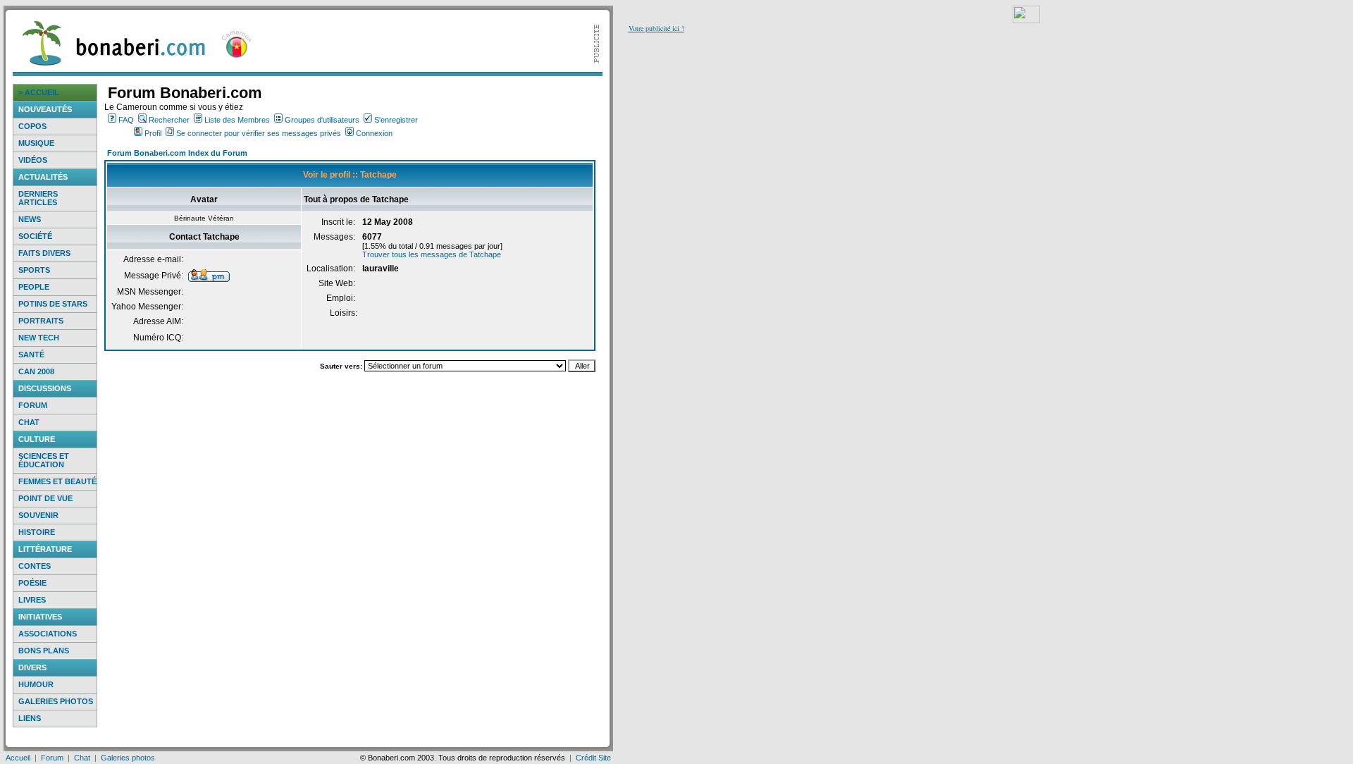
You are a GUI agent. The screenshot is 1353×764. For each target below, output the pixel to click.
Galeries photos (55, 701)
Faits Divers (44, 253)
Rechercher (169, 120)
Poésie (32, 583)
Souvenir (38, 515)
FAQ (126, 120)
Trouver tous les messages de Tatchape (431, 254)
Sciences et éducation (43, 460)
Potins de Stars (52, 304)
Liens (29, 718)
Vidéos (32, 160)
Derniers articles (38, 198)
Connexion (374, 133)
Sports (34, 270)
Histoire (36, 532)
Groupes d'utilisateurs (322, 120)
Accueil (18, 757)
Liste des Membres (237, 120)
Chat (28, 422)
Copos (32, 126)
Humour (36, 684)
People (33, 287)
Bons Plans (43, 650)
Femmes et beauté (57, 481)
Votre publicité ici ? (656, 28)
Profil (152, 133)
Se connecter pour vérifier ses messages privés (258, 133)
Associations (47, 633)
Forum (32, 405)
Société (35, 236)
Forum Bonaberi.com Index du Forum (177, 153)
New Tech (38, 337)
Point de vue (45, 498)
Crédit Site (593, 757)
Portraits (40, 320)
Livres (32, 600)
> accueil (38, 92)
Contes (34, 566)
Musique (36, 143)
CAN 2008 (36, 371)
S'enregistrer (396, 120)
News (29, 219)
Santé (31, 354)
